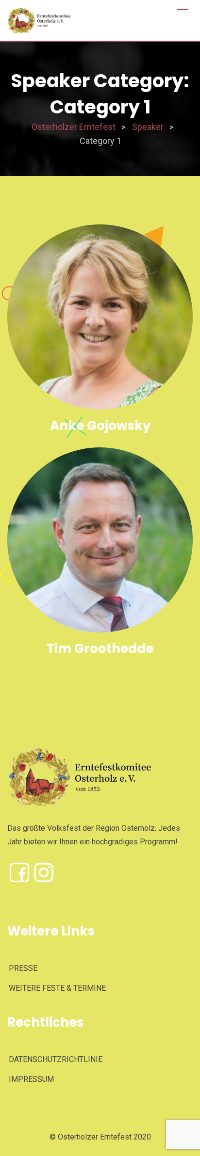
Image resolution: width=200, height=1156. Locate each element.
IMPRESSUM (31, 1079)
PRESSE (23, 968)
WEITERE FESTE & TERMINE (57, 988)
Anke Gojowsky (100, 425)
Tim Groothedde (100, 648)
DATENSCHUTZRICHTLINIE (55, 1059)
